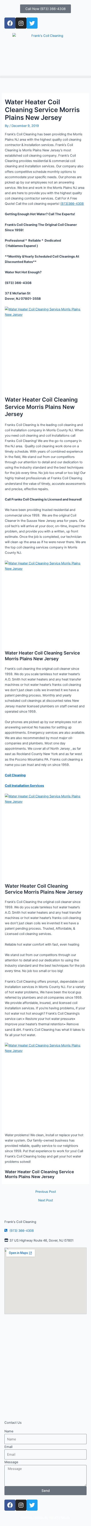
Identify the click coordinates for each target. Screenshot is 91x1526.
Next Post (45, 1200)
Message (11, 1462)
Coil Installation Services (24, 786)
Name (8, 1431)
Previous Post (45, 1191)
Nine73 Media (60, 1518)
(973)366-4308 (72, 204)
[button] (45, 77)
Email (8, 1447)
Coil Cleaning (15, 775)
